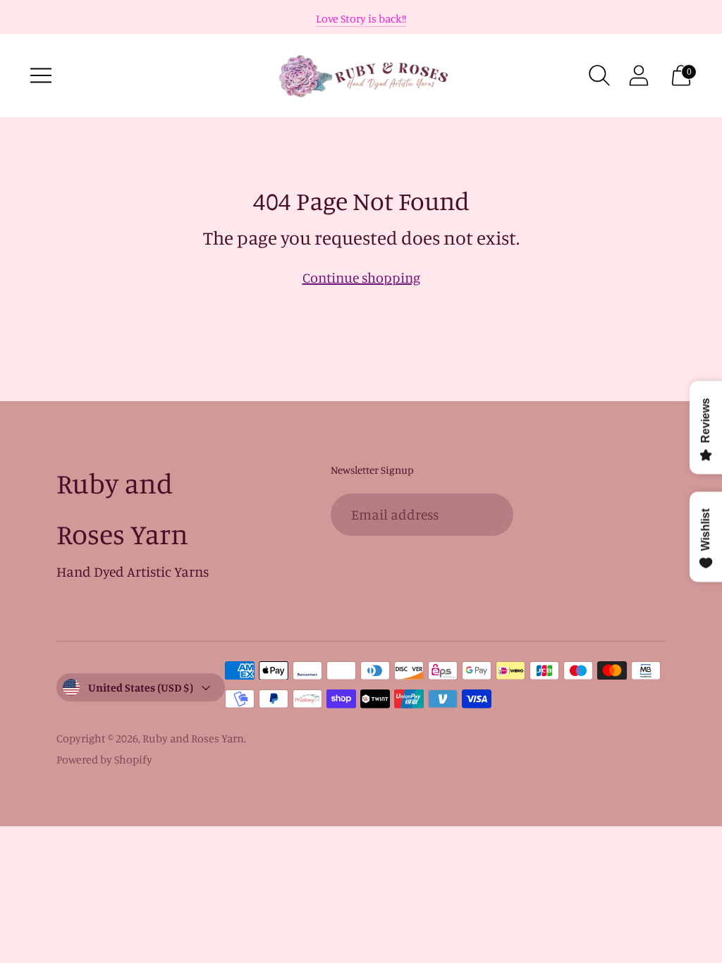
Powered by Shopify (104, 759)
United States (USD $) (140, 687)
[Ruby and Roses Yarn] (361, 75)
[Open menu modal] (41, 75)
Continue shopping (361, 277)
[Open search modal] (599, 75)
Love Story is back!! (361, 18)
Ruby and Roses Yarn (193, 738)
